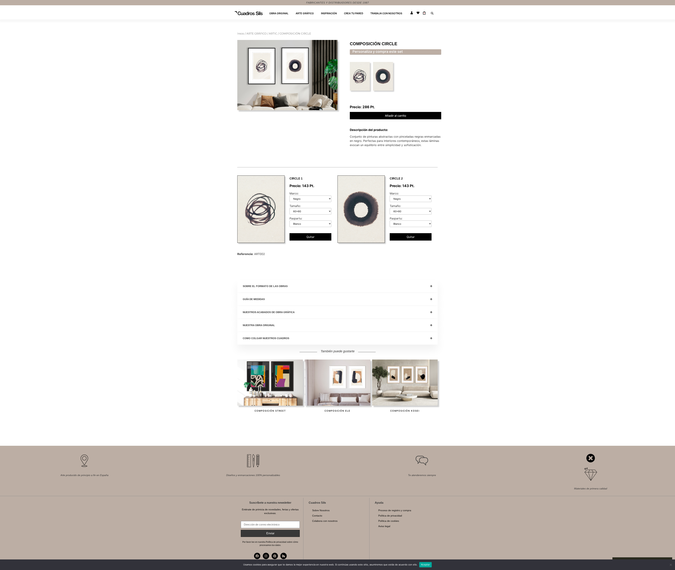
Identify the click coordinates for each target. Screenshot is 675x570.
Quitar (310, 237)
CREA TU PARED (353, 13)
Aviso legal (384, 526)
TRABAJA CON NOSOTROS (386, 13)
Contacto (317, 515)
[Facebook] (257, 556)
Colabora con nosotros (325, 520)
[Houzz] (283, 556)
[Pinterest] (275, 556)
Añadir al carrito (395, 115)
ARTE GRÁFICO (305, 13)
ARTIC (273, 33)
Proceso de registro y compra (394, 510)
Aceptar (425, 564)
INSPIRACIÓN (329, 13)
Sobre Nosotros (321, 510)
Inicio (240, 33)
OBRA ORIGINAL (278, 13)
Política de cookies (388, 520)
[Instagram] (266, 556)
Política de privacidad (390, 515)
